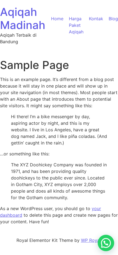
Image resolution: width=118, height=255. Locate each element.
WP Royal (91, 240)
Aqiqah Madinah (22, 18)
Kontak (96, 18)
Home (57, 18)
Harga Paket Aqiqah (76, 25)
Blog (113, 18)
